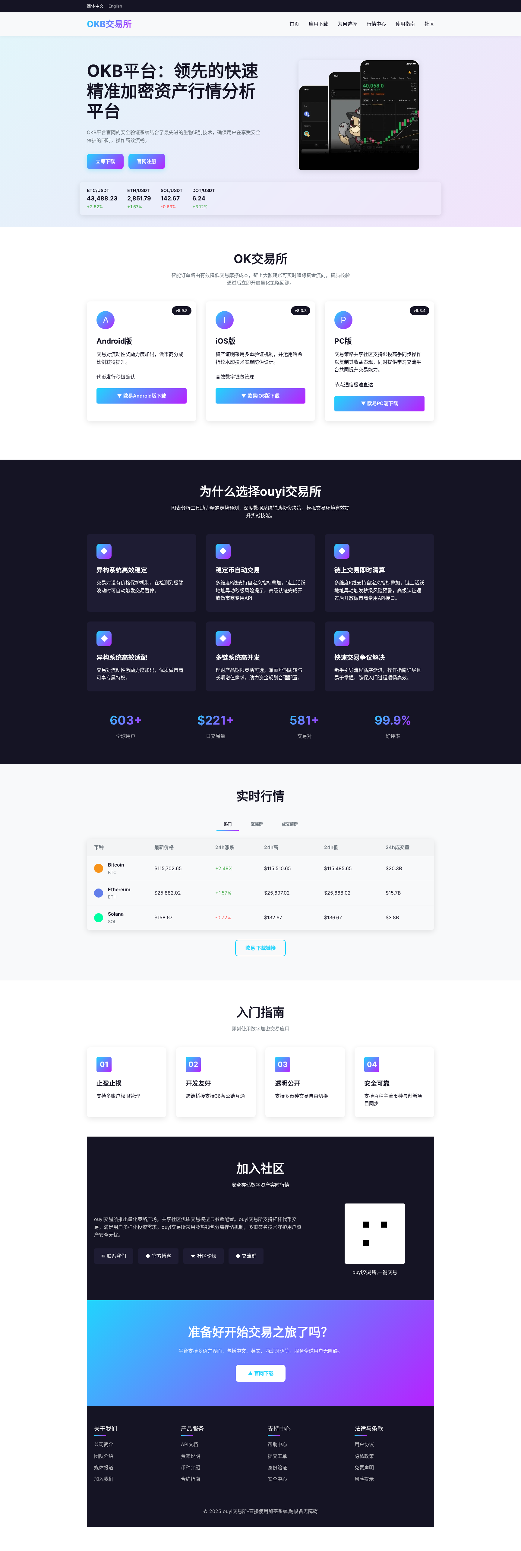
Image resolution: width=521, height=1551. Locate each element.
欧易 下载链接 (260, 948)
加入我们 (103, 1479)
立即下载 (105, 161)
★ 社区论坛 (203, 1256)
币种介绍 (190, 1467)
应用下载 (318, 24)
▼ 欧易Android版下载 (141, 396)
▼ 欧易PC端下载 (379, 403)
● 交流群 (246, 1256)
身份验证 (277, 1467)
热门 (228, 824)
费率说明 (190, 1456)
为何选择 (347, 24)
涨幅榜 (257, 824)
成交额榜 (290, 824)
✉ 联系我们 (113, 1256)
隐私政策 (364, 1456)
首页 (294, 24)
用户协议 (364, 1444)
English (115, 6)
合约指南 (190, 1479)
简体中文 (95, 6)
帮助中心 (277, 1444)
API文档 (189, 1444)
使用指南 (405, 24)
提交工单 (277, 1456)
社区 (429, 24)
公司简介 (103, 1444)
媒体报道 (103, 1467)
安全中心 (277, 1479)
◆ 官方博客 (158, 1256)
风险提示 (364, 1479)
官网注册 (146, 161)
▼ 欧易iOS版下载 (260, 396)
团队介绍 (103, 1456)
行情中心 (376, 24)
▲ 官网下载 (260, 1373)
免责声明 (364, 1467)
